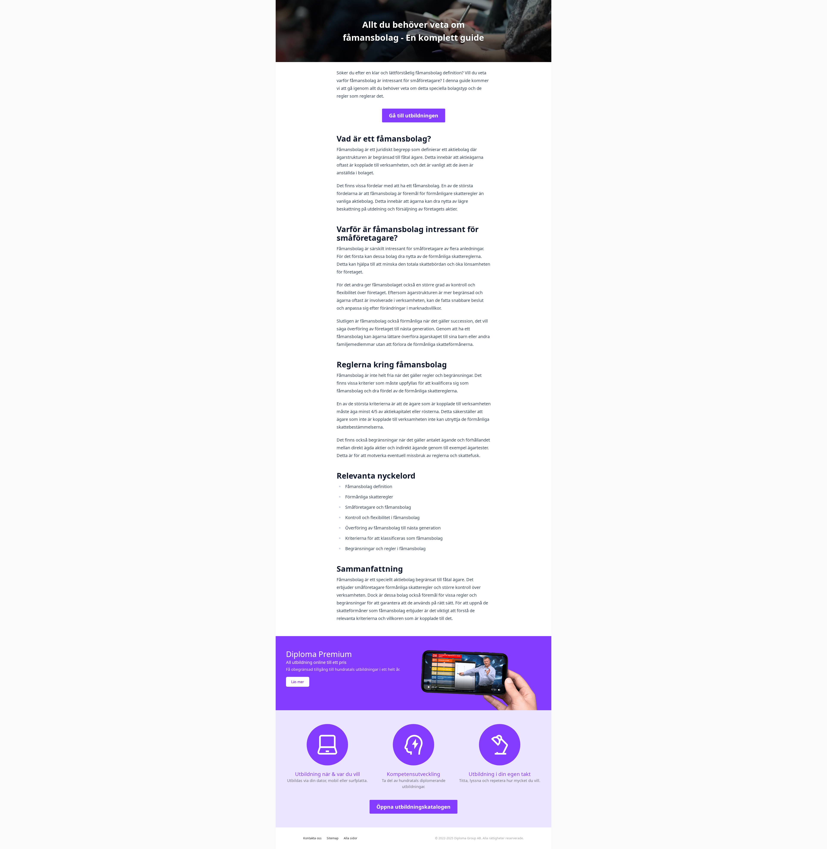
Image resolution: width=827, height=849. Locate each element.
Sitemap (333, 838)
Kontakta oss (312, 838)
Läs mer (297, 681)
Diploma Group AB (467, 838)
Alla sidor (350, 838)
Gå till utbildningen (413, 115)
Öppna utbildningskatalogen (413, 806)
